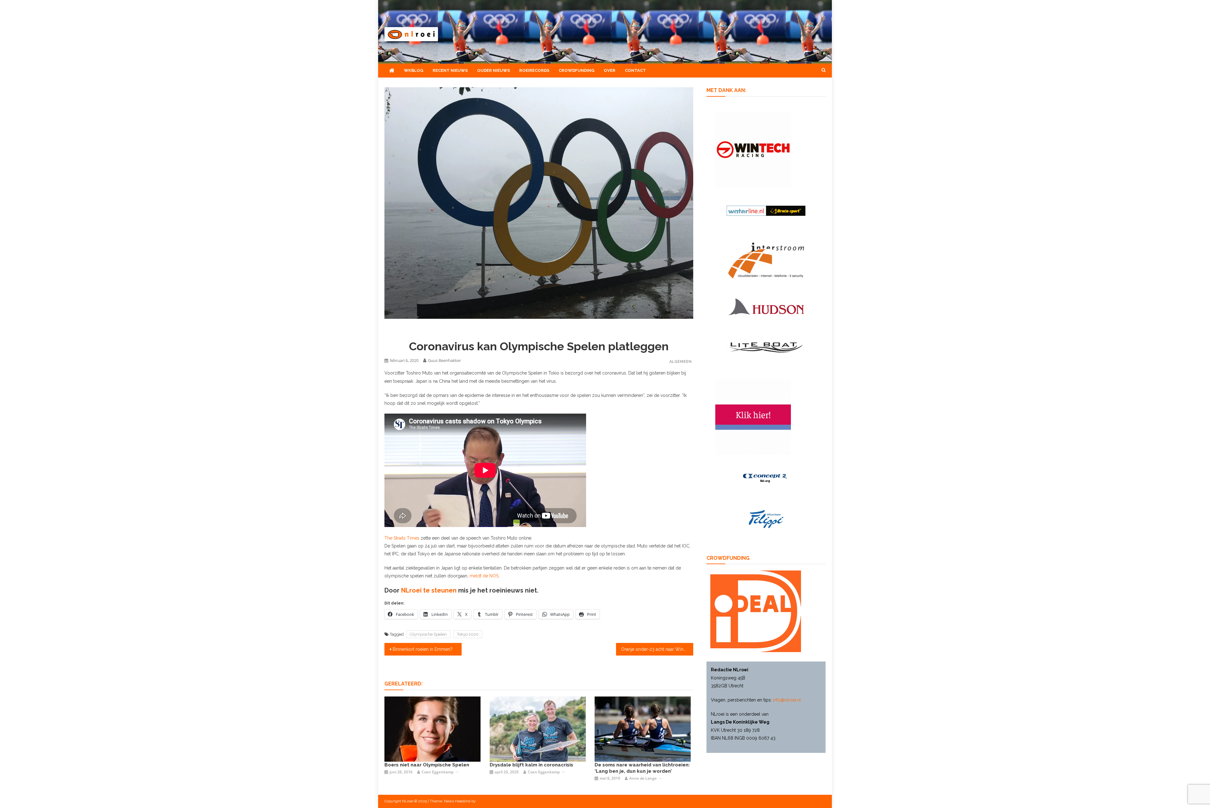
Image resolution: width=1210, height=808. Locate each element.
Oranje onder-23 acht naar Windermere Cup (657, 649)
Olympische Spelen (428, 634)
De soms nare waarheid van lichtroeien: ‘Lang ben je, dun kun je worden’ (642, 768)
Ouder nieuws (493, 70)
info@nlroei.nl (787, 699)
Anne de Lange (643, 778)
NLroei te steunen (429, 590)
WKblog (413, 70)
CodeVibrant (487, 801)
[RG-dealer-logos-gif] (766, 518)
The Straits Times (401, 538)
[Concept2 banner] (766, 477)
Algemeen (680, 361)
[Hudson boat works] (766, 305)
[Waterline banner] (766, 210)
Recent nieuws (450, 70)
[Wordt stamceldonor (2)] (753, 416)
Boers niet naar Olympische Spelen (426, 765)
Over (609, 70)
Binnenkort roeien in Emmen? (422, 649)
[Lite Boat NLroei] (766, 347)
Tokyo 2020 (468, 634)
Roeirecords (534, 70)
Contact (635, 70)
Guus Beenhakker (444, 360)
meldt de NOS (484, 575)
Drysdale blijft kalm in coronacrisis (531, 765)
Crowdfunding (576, 70)
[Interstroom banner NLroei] (766, 260)
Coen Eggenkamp (437, 772)
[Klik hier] (753, 149)
